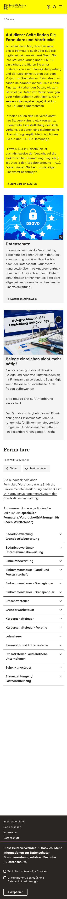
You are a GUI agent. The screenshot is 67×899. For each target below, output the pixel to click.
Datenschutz (11, 837)
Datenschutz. (17, 862)
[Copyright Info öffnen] (61, 237)
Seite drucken (12, 827)
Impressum (10, 832)
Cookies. (47, 848)
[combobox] (48, 7)
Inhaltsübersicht (13, 821)
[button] (12, 468)
